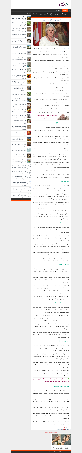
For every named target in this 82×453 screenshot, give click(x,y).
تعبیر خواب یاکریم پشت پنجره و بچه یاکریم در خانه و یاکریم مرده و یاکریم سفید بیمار (19, 128)
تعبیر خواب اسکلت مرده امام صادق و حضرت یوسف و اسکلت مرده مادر (19, 155)
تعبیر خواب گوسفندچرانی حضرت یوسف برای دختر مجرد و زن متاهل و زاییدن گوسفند (19, 195)
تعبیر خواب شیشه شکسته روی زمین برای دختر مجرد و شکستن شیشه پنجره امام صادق (19, 65)
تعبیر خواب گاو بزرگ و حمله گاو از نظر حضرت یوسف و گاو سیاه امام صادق (19, 172)
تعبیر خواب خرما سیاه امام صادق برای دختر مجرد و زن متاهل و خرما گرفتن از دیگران (19, 178)
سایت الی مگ (61, 51)
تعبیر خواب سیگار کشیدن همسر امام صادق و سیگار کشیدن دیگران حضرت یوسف (19, 53)
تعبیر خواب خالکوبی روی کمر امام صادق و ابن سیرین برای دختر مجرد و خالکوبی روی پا (19, 88)
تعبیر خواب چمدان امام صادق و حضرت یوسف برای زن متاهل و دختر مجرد (19, 150)
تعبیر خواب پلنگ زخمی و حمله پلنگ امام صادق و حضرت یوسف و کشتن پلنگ (19, 36)
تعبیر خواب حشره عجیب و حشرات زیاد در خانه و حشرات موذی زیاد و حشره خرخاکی (19, 161)
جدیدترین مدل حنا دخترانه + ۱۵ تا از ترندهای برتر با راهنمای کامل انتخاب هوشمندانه (61, 447)
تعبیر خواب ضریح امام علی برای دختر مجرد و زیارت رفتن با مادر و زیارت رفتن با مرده (19, 18)
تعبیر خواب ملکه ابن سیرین (51, 20)
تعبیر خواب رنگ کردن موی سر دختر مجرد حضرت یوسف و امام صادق (19, 116)
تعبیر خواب (65, 10)
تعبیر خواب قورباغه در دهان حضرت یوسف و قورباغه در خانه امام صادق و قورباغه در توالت (19, 24)
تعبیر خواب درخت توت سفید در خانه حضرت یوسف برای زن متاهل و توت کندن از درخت (19, 94)
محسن (64, 429)
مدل (69, 10)
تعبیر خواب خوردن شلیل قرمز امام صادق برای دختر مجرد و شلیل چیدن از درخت (19, 133)
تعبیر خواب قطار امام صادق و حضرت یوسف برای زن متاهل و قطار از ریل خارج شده (19, 144)
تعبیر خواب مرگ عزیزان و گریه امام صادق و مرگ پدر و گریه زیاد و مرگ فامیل (19, 41)
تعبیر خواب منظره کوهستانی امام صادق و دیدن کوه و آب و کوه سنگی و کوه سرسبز (19, 100)
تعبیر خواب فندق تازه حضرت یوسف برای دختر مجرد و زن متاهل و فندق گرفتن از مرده (19, 167)
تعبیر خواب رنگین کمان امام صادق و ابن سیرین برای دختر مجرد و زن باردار (19, 138)
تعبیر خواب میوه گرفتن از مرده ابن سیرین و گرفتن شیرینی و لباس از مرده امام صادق (19, 77)
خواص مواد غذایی (58, 10)
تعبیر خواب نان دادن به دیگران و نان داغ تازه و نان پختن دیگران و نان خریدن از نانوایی (19, 82)
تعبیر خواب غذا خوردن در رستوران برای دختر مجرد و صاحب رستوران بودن (19, 111)
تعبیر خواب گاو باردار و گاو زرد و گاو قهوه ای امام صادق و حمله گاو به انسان (19, 47)
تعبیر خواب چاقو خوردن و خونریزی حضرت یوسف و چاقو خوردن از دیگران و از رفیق (19, 59)
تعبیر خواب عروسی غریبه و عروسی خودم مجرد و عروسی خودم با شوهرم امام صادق (19, 30)
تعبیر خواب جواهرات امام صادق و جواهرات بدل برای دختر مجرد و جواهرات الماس (19, 189)
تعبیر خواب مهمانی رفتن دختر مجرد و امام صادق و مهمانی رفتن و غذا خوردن (19, 122)
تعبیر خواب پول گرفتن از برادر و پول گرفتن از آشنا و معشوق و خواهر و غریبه (19, 71)
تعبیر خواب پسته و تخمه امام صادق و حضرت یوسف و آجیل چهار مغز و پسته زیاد (19, 184)
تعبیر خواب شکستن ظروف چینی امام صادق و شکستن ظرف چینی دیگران (19, 105)
